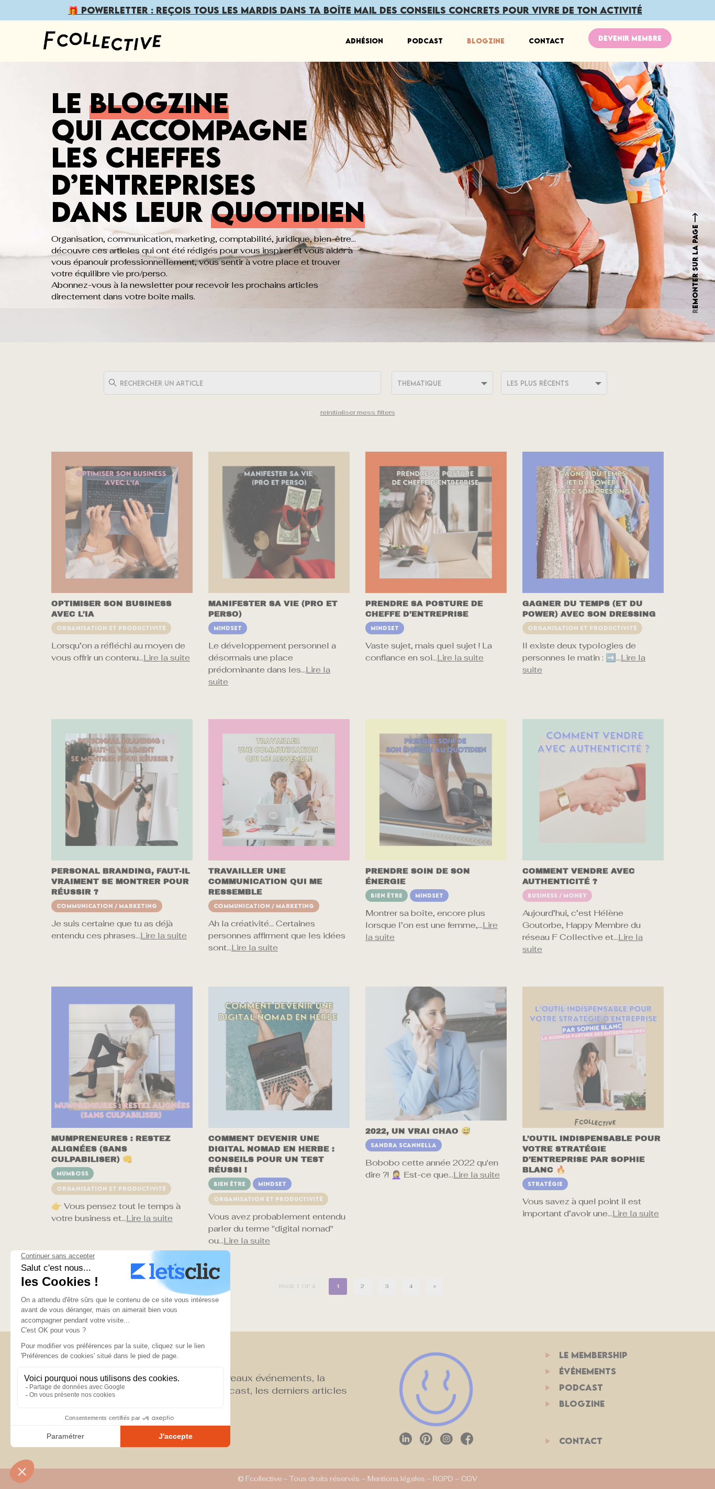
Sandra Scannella (404, 1144)
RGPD (443, 1478)
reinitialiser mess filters (357, 412)
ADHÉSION (364, 41)
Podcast (425, 41)
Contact (546, 41)
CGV (469, 1478)
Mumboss (72, 1173)
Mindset (228, 627)
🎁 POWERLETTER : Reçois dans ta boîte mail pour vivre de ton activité (355, 10)
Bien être (387, 895)
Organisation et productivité (111, 627)
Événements (587, 1371)
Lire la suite (166, 657)
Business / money (557, 895)
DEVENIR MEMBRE (630, 38)
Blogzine (486, 41)
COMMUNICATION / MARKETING (107, 905)
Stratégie (545, 1183)
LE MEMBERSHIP (593, 1355)
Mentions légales (396, 1478)
